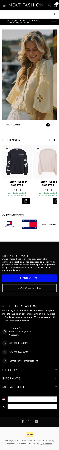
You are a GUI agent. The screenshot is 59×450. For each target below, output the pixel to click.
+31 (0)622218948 (18, 351)
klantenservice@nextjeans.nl (23, 360)
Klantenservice (29, 278)
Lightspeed (12, 443)
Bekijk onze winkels (29, 287)
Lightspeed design (28, 443)
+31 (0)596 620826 (18, 343)
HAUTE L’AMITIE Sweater (17, 183)
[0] (55, 5)
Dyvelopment (46, 443)
